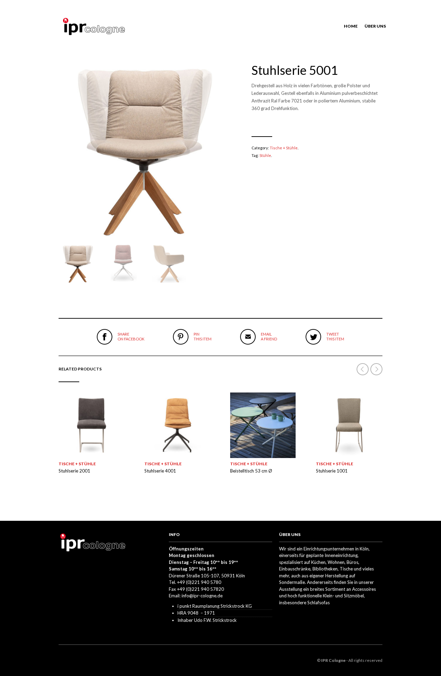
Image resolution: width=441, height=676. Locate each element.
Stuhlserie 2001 (74, 471)
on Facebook (130, 336)
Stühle (265, 155)
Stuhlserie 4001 (160, 471)
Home (351, 26)
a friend (269, 336)
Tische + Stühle (284, 148)
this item (203, 336)
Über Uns (375, 26)
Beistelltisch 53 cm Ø (251, 471)
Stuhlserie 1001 (332, 471)
